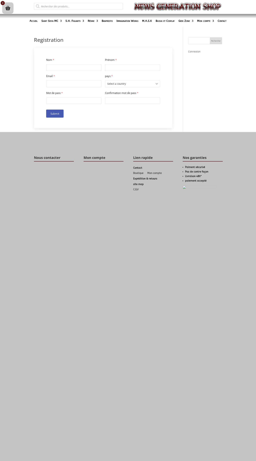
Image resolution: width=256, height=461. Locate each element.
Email (50, 76)
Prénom (111, 60)
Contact (222, 21)
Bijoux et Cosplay (165, 21)
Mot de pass (54, 93)
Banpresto (107, 21)
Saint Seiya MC (49, 21)
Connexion (194, 51)
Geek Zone (184, 21)
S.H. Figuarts (72, 21)
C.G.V (136, 189)
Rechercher (216, 41)
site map (138, 184)
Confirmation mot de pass (121, 93)
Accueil (34, 21)
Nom (50, 60)
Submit (55, 113)
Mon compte (203, 21)
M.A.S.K (147, 21)
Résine (91, 21)
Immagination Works (127, 21)
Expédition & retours (145, 178)
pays (109, 76)
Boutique (138, 173)
